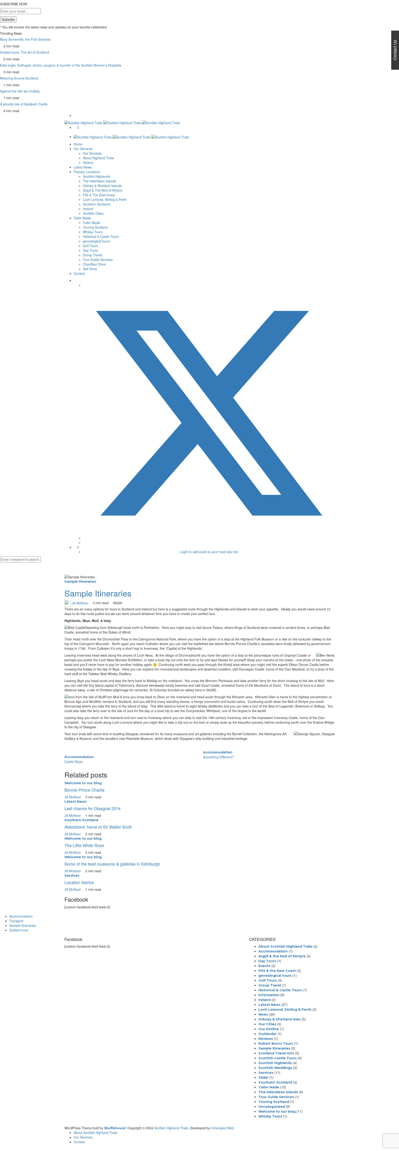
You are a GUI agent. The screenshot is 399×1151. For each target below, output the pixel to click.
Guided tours (18, 930)
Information (268, 995)
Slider (263, 1077)
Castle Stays (73, 761)
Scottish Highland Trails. (171, 1128)
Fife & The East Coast (99, 195)
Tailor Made (82, 218)
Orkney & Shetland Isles (279, 1019)
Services (71, 875)
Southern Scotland (96, 204)
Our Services (83, 148)
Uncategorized (271, 1107)
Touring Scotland (95, 227)
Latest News (83, 167)
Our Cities (267, 1024)
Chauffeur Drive (94, 264)
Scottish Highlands (96, 176)
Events (264, 966)
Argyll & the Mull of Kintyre (281, 956)
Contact (79, 273)
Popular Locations (87, 171)
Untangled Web (222, 1128)
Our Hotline (268, 1029)
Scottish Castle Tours (277, 1058)
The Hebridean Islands (99, 181)
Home (78, 144)
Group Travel (92, 255)
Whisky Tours (93, 232)
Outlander (267, 1034)
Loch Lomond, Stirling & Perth (105, 199)
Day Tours (90, 250)
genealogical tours (96, 241)
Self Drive (90, 268)
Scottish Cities (93, 213)
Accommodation (79, 757)
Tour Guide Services (98, 259)
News (263, 1014)
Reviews (265, 1039)
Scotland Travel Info (276, 1053)
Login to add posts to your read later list (209, 551)
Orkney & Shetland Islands (102, 185)
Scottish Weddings (275, 1068)
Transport (16, 920)
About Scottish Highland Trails (285, 946)
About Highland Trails (98, 158)
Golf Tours (90, 245)
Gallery (88, 162)
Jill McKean (80, 602)
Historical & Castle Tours (101, 236)
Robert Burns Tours (275, 1043)
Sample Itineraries (80, 581)
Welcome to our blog (83, 783)
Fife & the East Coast (277, 971)
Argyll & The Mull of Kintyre (102, 190)
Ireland (88, 208)
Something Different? (218, 757)
